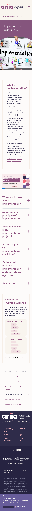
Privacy (25, 470)
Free (14, 330)
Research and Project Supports (13, 16)
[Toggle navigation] (29, 6)
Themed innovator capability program (14, 388)
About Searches (14, 357)
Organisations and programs (14, 404)
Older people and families (12, 399)
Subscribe (8, 421)
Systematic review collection (14, 382)
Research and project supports (16, 371)
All (14, 324)
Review (15, 327)
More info (15, 502)
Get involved (22, 421)
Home (2, 15)
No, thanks (21, 507)
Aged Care (16, 333)
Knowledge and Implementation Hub (17, 15)
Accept (8, 507)
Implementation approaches (13, 394)
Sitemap (6, 472)
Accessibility (8, 470)
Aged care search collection (13, 377)
